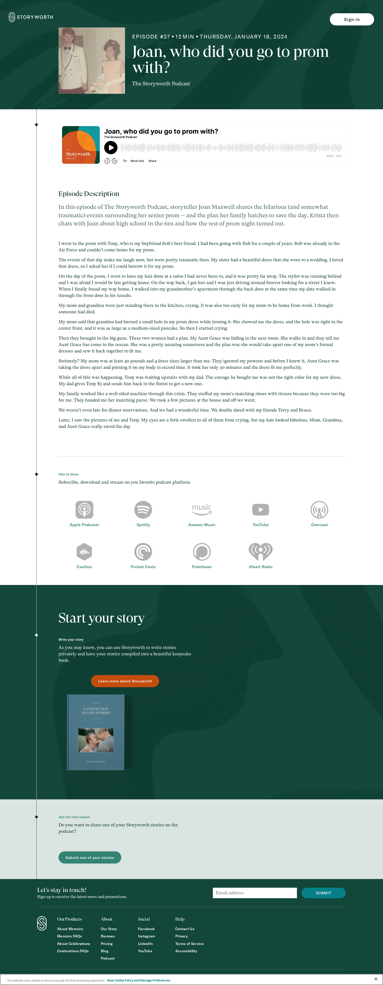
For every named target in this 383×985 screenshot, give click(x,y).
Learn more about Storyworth (125, 681)
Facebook (146, 929)
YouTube (145, 951)
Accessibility (186, 951)
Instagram (146, 936)
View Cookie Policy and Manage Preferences (138, 980)
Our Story (109, 929)
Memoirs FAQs (69, 936)
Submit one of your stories (90, 857)
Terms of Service (189, 944)
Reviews (108, 936)
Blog (104, 951)
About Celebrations (73, 944)
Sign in (352, 19)
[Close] (376, 979)
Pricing (107, 944)
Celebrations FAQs (73, 951)
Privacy (181, 936)
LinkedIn (145, 944)
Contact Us (184, 929)
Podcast (108, 958)
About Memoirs (70, 929)
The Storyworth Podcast (161, 84)
